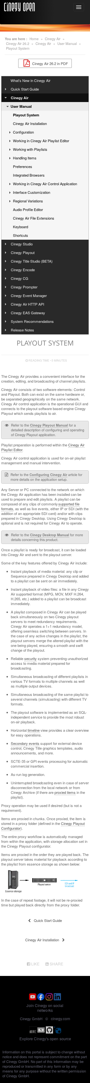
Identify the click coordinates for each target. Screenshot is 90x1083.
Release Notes (22, 329)
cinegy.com (60, 1018)
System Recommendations (32, 321)
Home (34, 38)
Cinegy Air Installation (30, 123)
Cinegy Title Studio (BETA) (32, 261)
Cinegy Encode (23, 269)
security (30, 658)
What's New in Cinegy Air (30, 80)
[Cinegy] (19, 6)
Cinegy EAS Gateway (28, 312)
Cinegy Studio (22, 243)
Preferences (22, 166)
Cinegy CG (19, 278)
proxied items (65, 792)
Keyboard (20, 226)
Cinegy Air (52, 38)
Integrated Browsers (29, 175)
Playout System (18, 48)
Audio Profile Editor (28, 209)
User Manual (67, 43)
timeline (34, 730)
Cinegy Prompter (24, 286)
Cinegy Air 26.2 (17, 43)
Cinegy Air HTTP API (27, 304)
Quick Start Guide (25, 89)
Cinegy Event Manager (29, 295)
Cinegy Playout (23, 252)
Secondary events (25, 743)
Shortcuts (20, 235)
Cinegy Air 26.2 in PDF (49, 63)
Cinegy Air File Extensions (33, 218)
